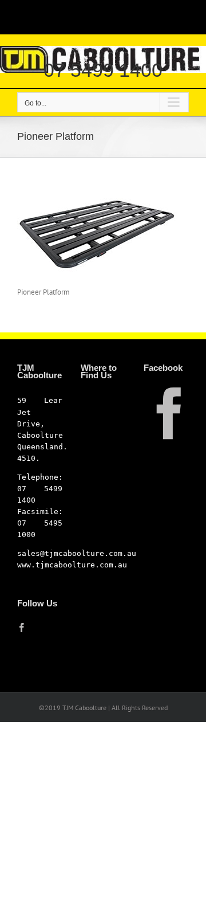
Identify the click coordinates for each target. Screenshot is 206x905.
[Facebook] (21, 627)
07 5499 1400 (103, 70)
